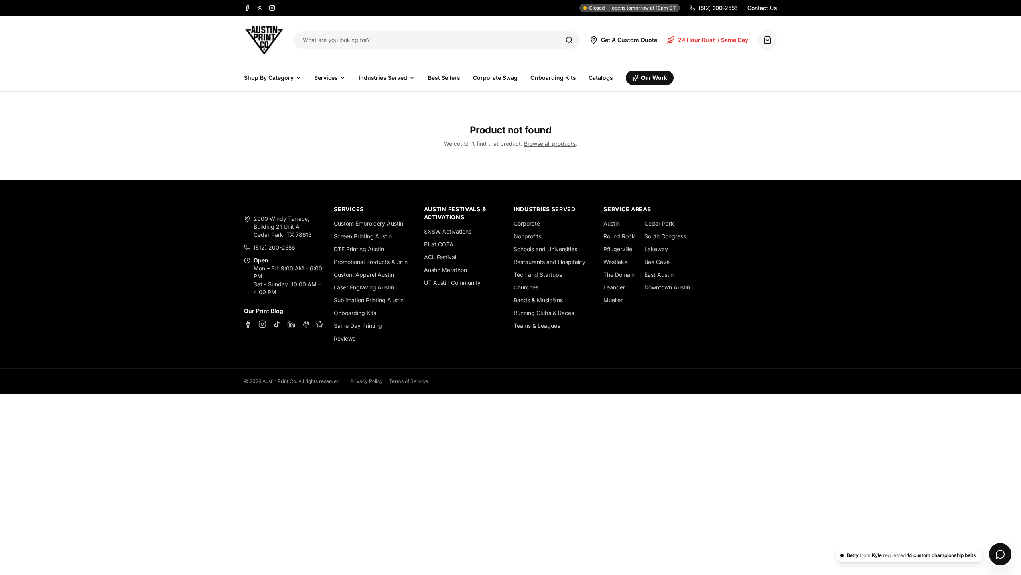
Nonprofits (527, 236)
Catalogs (601, 77)
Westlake (615, 261)
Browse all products (550, 143)
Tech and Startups (538, 274)
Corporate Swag (495, 77)
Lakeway (656, 249)
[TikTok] (277, 324)
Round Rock (619, 236)
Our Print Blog (263, 310)
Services (326, 77)
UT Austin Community (452, 282)
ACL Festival (440, 257)
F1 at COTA (438, 244)
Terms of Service (408, 381)
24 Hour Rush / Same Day (713, 39)
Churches (526, 287)
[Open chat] (1000, 554)
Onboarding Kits (553, 77)
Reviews (344, 338)
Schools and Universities (545, 249)
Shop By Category (269, 77)
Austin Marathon (445, 269)
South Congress (665, 236)
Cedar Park (659, 223)
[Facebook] (247, 8)
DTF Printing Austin (359, 249)
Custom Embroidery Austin (368, 223)
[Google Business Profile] (320, 324)
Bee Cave (657, 261)
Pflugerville (617, 249)
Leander (614, 287)
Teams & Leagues (537, 325)
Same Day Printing (358, 325)
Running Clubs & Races (544, 312)
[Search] (569, 40)
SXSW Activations (447, 231)
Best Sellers (444, 77)
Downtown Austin (667, 287)
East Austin (659, 274)
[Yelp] (305, 324)
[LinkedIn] (291, 324)
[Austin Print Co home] (264, 40)
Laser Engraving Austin (364, 287)
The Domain (619, 274)
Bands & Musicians (538, 300)
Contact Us (762, 7)
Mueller (613, 300)
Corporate (527, 223)
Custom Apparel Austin (364, 274)
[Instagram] (272, 8)
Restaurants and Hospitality (549, 261)
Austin (611, 223)
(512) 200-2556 (718, 7)
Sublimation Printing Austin (369, 300)
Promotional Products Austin (371, 261)
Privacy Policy (366, 381)
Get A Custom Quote (629, 39)
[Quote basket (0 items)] (767, 40)
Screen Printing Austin (363, 236)
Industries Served (383, 77)
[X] (259, 8)
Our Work (654, 77)
